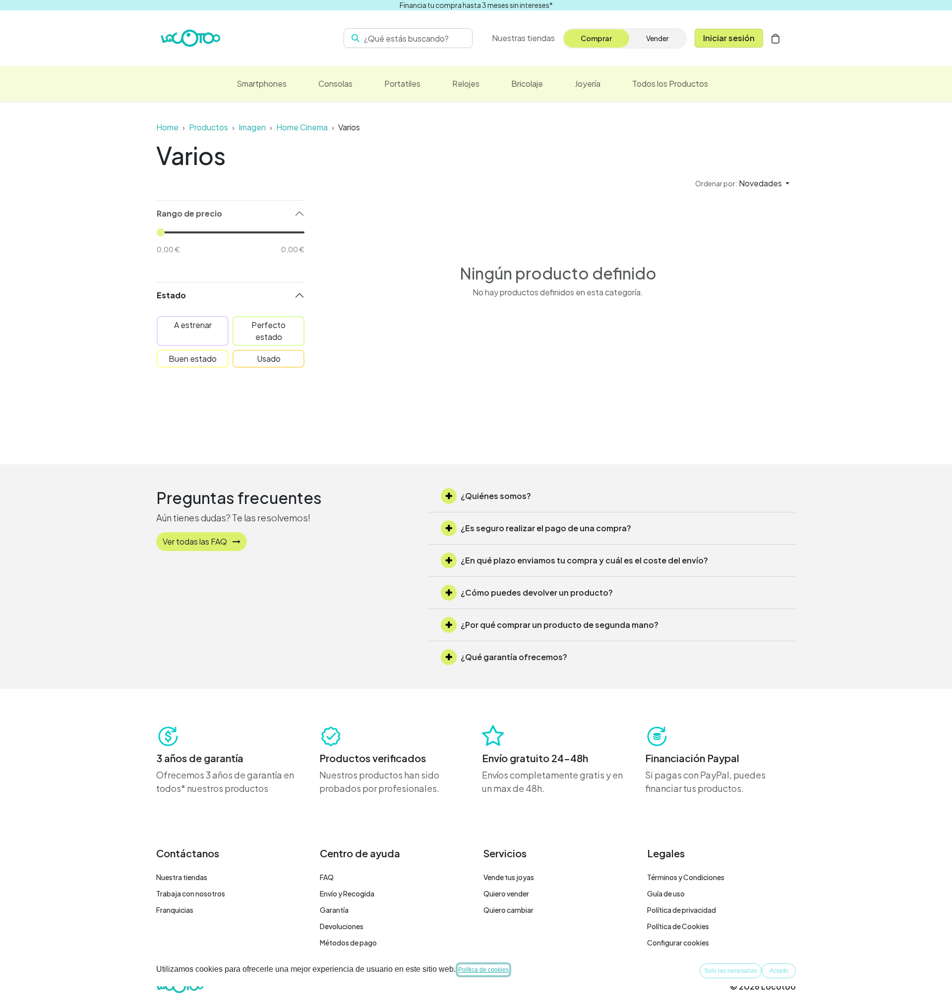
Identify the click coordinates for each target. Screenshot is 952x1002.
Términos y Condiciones (685, 877)
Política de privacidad (681, 909)
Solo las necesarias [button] (730, 970)
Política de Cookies (678, 926)
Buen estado (193, 358)
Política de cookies (483, 969)
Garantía (334, 909)
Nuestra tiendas (181, 877)
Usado (269, 358)
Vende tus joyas (508, 877)
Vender (657, 38)
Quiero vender (506, 893)
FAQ (327, 877)
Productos (208, 127)
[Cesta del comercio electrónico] (775, 38)
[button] (742, 183)
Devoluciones (341, 926)
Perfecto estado (268, 331)
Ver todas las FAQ (196, 541)
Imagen (252, 127)
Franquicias (174, 909)
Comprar (596, 38)
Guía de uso (666, 893)
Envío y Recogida (347, 893)
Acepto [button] (779, 970)
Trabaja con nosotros (190, 893)
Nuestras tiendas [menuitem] (523, 38)
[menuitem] (262, 84)
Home (167, 127)
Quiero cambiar (508, 909)
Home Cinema (302, 127)
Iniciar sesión (729, 38)
